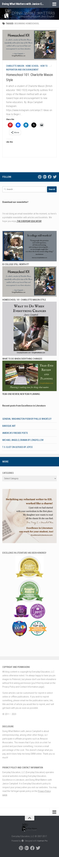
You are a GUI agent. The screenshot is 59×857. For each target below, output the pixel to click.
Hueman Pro (42, 841)
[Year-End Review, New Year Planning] (29, 376)
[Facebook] (50, 177)
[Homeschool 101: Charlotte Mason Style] (29, 282)
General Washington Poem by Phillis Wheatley (26, 418)
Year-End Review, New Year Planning (21, 394)
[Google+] (45, 177)
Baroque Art (9, 425)
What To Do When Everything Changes (22, 358)
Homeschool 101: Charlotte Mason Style (24, 299)
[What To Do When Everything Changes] (29, 329)
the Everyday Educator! (29, 221)
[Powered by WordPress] (22, 841)
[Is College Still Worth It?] (29, 246)
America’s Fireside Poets (15, 433)
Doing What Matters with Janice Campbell (23, 4)
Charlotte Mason (15, 66)
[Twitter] (55, 177)
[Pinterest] (40, 177)
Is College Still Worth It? (15, 264)
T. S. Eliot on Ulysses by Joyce (17, 447)
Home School (32, 66)
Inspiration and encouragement (22, 69)
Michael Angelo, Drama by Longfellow (22, 440)
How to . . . (45, 66)
